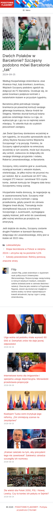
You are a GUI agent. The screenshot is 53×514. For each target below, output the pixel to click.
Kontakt (32, 510)
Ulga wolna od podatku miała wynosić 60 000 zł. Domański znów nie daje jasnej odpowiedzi (25, 340)
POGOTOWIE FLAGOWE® (26, 507)
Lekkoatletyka (13, 245)
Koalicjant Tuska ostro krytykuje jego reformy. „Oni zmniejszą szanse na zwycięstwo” (22, 417)
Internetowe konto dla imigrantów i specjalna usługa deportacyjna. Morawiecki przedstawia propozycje (26, 378)
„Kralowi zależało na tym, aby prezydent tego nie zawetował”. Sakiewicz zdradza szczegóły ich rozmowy (24, 455)
